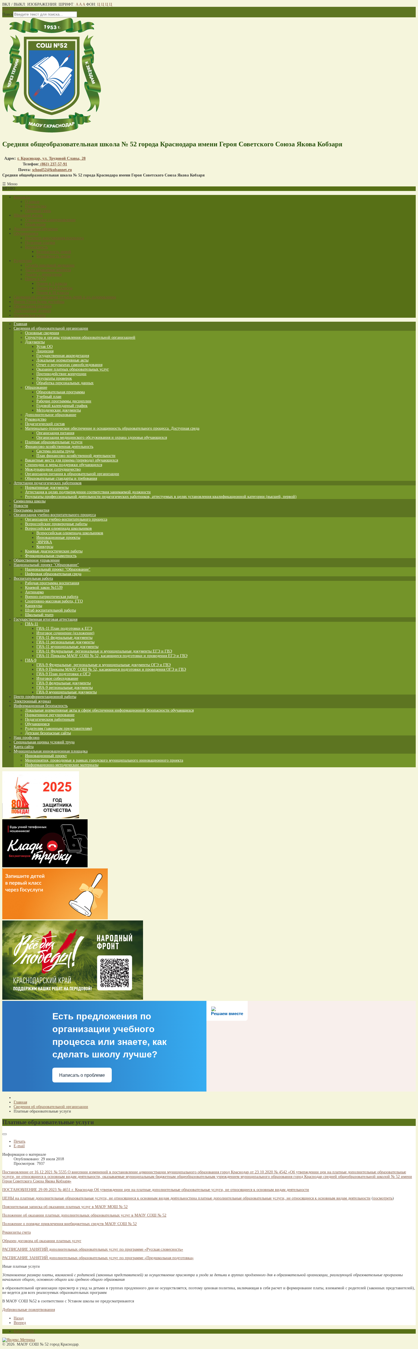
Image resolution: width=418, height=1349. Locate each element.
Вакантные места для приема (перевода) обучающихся (71, 460)
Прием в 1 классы (51, 283)
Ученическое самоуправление (50, 220)
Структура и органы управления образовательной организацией (80, 337)
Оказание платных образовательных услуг (72, 369)
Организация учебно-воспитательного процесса (55, 515)
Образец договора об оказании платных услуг (41, 1241)
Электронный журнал (32, 311)
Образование (36, 387)
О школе (32, 201)
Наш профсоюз (27, 737)
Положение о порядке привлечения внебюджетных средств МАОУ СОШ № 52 (69, 1224)
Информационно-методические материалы (61, 765)
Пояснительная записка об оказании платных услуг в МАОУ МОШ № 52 (65, 1207)
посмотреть (382, 1198)
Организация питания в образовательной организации (72, 474)
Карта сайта (24, 747)
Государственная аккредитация (62, 356)
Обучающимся (26, 233)
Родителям (23, 261)
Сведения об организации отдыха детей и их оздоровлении (65, 297)
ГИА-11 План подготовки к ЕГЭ (64, 628)
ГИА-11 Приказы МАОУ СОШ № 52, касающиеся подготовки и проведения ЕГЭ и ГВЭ (111, 656)
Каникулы (33, 606)
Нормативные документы (47, 487)
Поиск (7, 14)
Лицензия (44, 351)
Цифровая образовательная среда (53, 574)
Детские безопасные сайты (48, 733)
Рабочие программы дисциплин (63, 401)
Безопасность (36, 247)
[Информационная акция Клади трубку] (45, 866)
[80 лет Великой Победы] (40, 817)
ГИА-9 (30, 660)
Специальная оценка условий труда (44, 742)
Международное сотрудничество (53, 469)
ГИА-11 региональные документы (65, 642)
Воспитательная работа (33, 578)
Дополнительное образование (50, 415)
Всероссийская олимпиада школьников (58, 528)
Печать (19, 1141)
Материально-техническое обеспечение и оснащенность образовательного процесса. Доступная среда (112, 428)
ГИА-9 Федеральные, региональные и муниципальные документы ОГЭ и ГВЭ (103, 665)
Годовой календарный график (62, 406)
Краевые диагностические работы (53, 551)
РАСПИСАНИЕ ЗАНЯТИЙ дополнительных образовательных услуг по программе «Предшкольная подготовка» (98, 1258)
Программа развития (31, 510)
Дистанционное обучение (36, 229)
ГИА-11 (31, 624)
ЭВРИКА (44, 542)
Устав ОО (44, 346)
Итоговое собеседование (57, 678)
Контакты (22, 197)
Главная (20, 324)
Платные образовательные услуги (53, 442)
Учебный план (48, 396)
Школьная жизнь (28, 215)
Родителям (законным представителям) (58, 728)
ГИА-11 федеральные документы (64, 637)
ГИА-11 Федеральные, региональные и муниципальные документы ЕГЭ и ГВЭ (104, 651)
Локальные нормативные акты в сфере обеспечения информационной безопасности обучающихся (109, 710)
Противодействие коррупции (61, 374)
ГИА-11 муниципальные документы (67, 647)
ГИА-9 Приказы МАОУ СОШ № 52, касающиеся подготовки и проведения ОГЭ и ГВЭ (111, 669)
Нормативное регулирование (50, 715)
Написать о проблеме (82, 1075)
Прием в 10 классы (52, 292)
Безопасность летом (53, 256)
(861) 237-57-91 (53, 164)
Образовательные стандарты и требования (61, 478)
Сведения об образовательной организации (51, 328)
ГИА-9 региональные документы (64, 687)
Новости (21, 506)
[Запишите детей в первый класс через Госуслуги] (55, 918)
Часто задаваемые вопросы (48, 270)
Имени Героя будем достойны (39, 302)
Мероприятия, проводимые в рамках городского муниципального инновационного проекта (104, 760)
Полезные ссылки (40, 242)
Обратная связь (38, 211)
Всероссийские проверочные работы (56, 524)
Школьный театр (39, 615)
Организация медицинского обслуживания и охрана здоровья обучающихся (101, 437)
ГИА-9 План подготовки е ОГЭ (63, 674)
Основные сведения (42, 333)
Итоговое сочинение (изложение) (65, 633)
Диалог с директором (43, 274)
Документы (35, 342)
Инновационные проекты (58, 537)
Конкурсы (44, 546)
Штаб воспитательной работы (50, 610)
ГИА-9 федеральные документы (63, 683)
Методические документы (58, 410)
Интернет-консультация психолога (54, 238)
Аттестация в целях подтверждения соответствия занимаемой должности (88, 492)
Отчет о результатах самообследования (69, 365)
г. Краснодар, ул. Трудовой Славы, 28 (51, 158)
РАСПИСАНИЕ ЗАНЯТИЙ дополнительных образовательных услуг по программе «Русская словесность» (92, 1249)
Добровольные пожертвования (28, 1310)
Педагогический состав (45, 424)
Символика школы (29, 501)
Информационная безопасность (41, 706)
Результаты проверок (54, 378)
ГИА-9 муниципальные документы (66, 692)
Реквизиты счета (16, 1232)
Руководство (35, 206)
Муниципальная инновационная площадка (51, 751)
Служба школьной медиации (50, 265)
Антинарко (34, 592)
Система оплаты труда (55, 451)
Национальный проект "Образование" (46, 565)
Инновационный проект (46, 756)
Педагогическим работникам (50, 719)
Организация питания (32, 306)
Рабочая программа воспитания (52, 583)
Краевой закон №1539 (44, 587)
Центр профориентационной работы (45, 697)
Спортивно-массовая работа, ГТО (54, 601)
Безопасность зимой (53, 252)
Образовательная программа (60, 392)
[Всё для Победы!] (72, 998)
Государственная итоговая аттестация (45, 619)
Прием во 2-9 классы (54, 288)
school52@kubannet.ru (52, 170)
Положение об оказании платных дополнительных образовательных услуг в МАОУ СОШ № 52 (84, 1215)
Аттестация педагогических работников (48, 483)
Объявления (35, 224)
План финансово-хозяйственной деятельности (75, 456)
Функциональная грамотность (50, 556)
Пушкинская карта (29, 315)
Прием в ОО (35, 279)
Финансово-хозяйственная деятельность (59, 446)
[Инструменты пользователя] (4, 1134)
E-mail (19, 1146)
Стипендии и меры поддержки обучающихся (63, 465)
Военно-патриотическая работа (51, 597)
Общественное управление (37, 560)
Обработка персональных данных (65, 383)
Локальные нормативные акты (62, 360)
